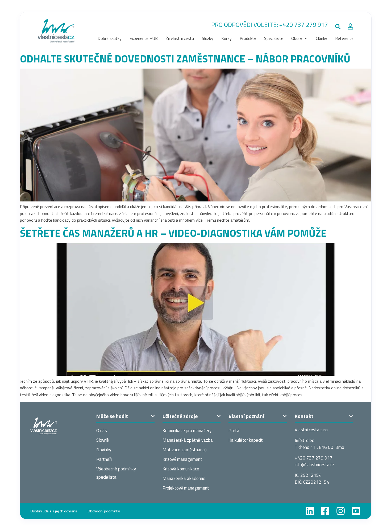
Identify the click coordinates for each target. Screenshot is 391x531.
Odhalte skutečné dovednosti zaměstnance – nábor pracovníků (185, 58)
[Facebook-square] (325, 511)
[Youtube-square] (356, 511)
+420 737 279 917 (303, 24)
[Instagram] (340, 511)
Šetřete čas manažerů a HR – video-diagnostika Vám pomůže (173, 233)
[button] (337, 26)
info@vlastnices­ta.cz (314, 464)
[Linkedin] (309, 511)
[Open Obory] (305, 38)
